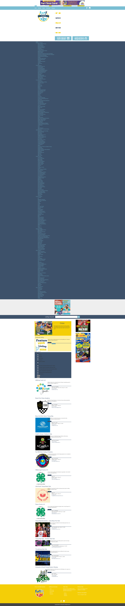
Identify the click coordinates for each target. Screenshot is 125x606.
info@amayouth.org (55, 389)
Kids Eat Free (40, 242)
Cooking (39, 203)
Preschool (40, 354)
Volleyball (39, 283)
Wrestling (39, 285)
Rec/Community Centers (41, 114)
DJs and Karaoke (40, 170)
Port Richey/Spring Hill (81, 5)
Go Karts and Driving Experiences (43, 98)
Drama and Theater (41, 206)
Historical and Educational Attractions (43, 100)
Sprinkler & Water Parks (41, 120)
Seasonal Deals (40, 296)
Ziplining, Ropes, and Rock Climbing (43, 128)
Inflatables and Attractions (42, 176)
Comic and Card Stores (41, 234)
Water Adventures (40, 127)
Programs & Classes (39, 196)
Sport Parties (40, 193)
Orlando (65, 593)
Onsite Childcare (40, 52)
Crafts (39, 204)
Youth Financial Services (41, 79)
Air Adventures (40, 80)
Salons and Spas (40, 115)
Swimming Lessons (41, 281)
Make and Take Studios (41, 106)
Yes (38, 362)
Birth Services (40, 133)
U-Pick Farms (40, 298)
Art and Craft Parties (41, 158)
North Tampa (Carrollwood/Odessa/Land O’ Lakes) (46, 365)
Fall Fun (39, 290)
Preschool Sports (40, 270)
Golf (38, 261)
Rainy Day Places (40, 113)
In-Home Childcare (41, 49)
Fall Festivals (40, 289)
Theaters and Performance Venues (43, 124)
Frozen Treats (40, 241)
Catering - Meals (40, 164)
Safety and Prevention (41, 220)
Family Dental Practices (41, 141)
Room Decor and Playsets (42, 244)
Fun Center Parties (41, 174)
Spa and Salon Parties (41, 191)
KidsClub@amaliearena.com (56, 558)
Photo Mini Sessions (41, 294)
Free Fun (39, 95)
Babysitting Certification (41, 199)
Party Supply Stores (41, 185)
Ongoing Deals (40, 293)
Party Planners (40, 184)
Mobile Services (41, 373)
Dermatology (40, 138)
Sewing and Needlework (41, 222)
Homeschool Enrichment (41, 212)
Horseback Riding (40, 266)
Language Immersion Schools (42, 50)
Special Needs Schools (41, 59)
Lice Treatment (40, 144)
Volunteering (40, 227)
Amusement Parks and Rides (42, 81)
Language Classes (41, 214)
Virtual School (40, 63)
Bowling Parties (40, 160)
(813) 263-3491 (54, 460)
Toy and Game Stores (41, 249)
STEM (39, 224)
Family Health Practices (41, 142)
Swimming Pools (40, 121)
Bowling (39, 87)
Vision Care (39, 154)
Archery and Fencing (41, 251)
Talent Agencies (40, 78)
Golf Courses (40, 99)
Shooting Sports (40, 274)
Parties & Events (38, 156)
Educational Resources (41, 46)
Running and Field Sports (42, 272)
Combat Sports (40, 256)
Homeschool (40, 48)
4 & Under (39, 197)
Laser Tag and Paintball (41, 104)
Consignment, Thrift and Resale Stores (44, 235)
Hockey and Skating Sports (42, 264)
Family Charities (40, 67)
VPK (38, 64)
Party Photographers (41, 183)
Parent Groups (40, 73)
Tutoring (39, 62)
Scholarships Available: (41, 361)
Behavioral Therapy (41, 131)
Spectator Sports (40, 117)
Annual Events (40, 288)
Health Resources (38, 129)
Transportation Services (41, 61)
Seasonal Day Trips (41, 295)
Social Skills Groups (41, 75)
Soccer (39, 276)
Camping (39, 88)
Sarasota (65, 594)
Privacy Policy (52, 591)
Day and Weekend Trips (41, 90)
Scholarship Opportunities (42, 58)
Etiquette (39, 208)
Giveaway (53, 8)
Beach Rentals (40, 230)
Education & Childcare (39, 42)
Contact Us (51, 593)
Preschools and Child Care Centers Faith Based (45, 53)
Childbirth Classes (40, 135)
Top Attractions (40, 125)
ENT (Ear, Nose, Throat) (41, 139)
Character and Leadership (42, 200)
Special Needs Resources (42, 76)
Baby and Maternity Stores (42, 229)
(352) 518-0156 (54, 512)
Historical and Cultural (41, 211)
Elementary (40, 356)
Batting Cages (40, 85)
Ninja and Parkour (40, 269)
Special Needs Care (41, 152)
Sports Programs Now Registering (43, 279)
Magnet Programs (40, 51)
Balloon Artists (40, 159)
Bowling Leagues (40, 254)
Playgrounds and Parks (41, 111)
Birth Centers (40, 132)
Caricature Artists (40, 162)
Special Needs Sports (41, 277)
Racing (39, 271)
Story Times (40, 225)
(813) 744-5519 (54, 478)
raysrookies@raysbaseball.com (56, 547)
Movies (39, 108)
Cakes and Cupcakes (41, 161)
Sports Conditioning (41, 278)
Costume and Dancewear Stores (43, 236)
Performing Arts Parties (41, 186)
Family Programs (40, 209)
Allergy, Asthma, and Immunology (43, 130)
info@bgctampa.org (55, 425)
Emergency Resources (41, 66)
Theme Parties (40, 194)
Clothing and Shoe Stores (42, 233)
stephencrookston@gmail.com (56, 407)
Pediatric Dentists (40, 148)
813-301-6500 (54, 557)
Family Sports (40, 258)
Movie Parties (40, 179)
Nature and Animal (41, 217)
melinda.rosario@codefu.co (56, 442)
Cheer (39, 255)
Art (38, 198)
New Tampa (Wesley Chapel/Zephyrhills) (45, 372)
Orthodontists (40, 147)
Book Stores (40, 232)
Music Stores (40, 243)
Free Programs (40, 210)
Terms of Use (52, 590)
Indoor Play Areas (40, 102)
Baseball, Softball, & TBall (42, 252)
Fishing (39, 94)
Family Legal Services (41, 68)
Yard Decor (39, 195)
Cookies (39, 168)
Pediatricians (40, 151)
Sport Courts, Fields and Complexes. (43, 118)
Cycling (39, 257)
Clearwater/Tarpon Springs (67, 5)
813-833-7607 (54, 494)
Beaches (39, 86)
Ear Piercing (40, 239)
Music (39, 216)
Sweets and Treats (41, 247)
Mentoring (39, 215)
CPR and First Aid (40, 137)
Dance (39, 205)
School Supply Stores (41, 245)
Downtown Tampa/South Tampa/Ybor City (45, 370)
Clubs (39, 202)
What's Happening (39, 287)
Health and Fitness (41, 263)
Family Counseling (41, 140)
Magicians (39, 178)
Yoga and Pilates (40, 286)
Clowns (39, 166)
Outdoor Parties (40, 181)
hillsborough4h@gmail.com (56, 479)
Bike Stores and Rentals (41, 231)
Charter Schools (40, 44)
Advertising (48, 8)
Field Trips (39, 93)
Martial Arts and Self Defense (42, 268)
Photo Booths (40, 187)
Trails (39, 126)
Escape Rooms (40, 92)
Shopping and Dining (39, 228)
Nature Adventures (41, 110)
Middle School (40, 358)
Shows (39, 297)
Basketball (39, 253)
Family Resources (38, 65)
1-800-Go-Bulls (54, 575)
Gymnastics (39, 262)
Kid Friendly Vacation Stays (42, 103)
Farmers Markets (40, 240)
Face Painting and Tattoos (42, 172)
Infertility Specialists (41, 143)
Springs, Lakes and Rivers (42, 119)
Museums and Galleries (41, 109)
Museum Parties (40, 180)
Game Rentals (40, 175)
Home (36, 8)
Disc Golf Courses (40, 91)
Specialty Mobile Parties (41, 192)
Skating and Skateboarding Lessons (43, 275)
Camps (37, 41)
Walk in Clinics (40, 155)
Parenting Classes (40, 219)
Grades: (38, 353)
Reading (39, 57)
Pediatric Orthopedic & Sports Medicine (44, 149)
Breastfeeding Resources (42, 134)
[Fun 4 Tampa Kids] (43, 16)
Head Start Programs (41, 47)
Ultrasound (39, 153)
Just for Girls (40, 213)
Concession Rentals (41, 167)
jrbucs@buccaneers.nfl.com (56, 529)
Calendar (39, 8)
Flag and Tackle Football (41, 259)
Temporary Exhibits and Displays (43, 123)
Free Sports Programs (41, 260)
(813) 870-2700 (54, 528)
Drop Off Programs (41, 45)
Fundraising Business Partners (42, 70)
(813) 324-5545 (54, 441)
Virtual (39, 226)
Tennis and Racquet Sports (42, 282)
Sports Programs (38, 250)
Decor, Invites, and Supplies (42, 169)
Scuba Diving (40, 273)
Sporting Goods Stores (41, 246)
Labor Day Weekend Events (42, 292)
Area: (38, 364)
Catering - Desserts (41, 163)
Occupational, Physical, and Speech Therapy (45, 146)
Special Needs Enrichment (42, 223)
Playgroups (39, 74)
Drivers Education (40, 207)
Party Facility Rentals (41, 182)
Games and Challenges (41, 97)
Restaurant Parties (41, 189)
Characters (39, 165)
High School (40, 359)
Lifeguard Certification (41, 267)
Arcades (39, 83)
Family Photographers (41, 69)
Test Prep (39, 60)
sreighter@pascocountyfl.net (56, 513)
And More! (65, 595)
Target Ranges (40, 122)
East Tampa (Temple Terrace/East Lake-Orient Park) (46, 367)
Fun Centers (40, 96)
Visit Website (54, 343)
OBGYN (39, 145)
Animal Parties (40, 157)
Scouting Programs (41, 221)
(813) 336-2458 (54, 388)
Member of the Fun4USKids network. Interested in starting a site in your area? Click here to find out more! (69, 589)
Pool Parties (40, 188)
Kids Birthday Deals (41, 177)
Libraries (39, 105)
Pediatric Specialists (41, 150)
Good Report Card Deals (42, 291)
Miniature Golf (40, 107)
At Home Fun (40, 84)
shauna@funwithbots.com (56, 461)
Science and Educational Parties (43, 190)
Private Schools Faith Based (42, 55)
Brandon (50, 5)
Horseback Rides (40, 101)
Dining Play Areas (40, 238)
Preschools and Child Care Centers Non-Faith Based (46, 54)
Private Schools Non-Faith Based (43, 56)
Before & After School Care (42, 43)
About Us (51, 592)
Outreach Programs (41, 218)
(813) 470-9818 (54, 406)
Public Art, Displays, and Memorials (43, 112)
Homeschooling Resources (42, 71)
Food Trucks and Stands (41, 173)
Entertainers (40, 171)
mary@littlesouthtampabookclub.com (57, 495)
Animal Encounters (41, 82)
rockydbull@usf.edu (55, 576)
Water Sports (40, 284)
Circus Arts (39, 201)
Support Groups (40, 77)
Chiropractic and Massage (42, 136)
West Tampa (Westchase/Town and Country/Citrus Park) (47, 368)
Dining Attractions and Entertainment (43, 237)
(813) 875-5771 (54, 424)
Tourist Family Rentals (41, 248)
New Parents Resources (41, 72)
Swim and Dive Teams (41, 280)
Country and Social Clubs (42, 89)
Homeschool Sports (41, 265)
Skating (39, 116)
